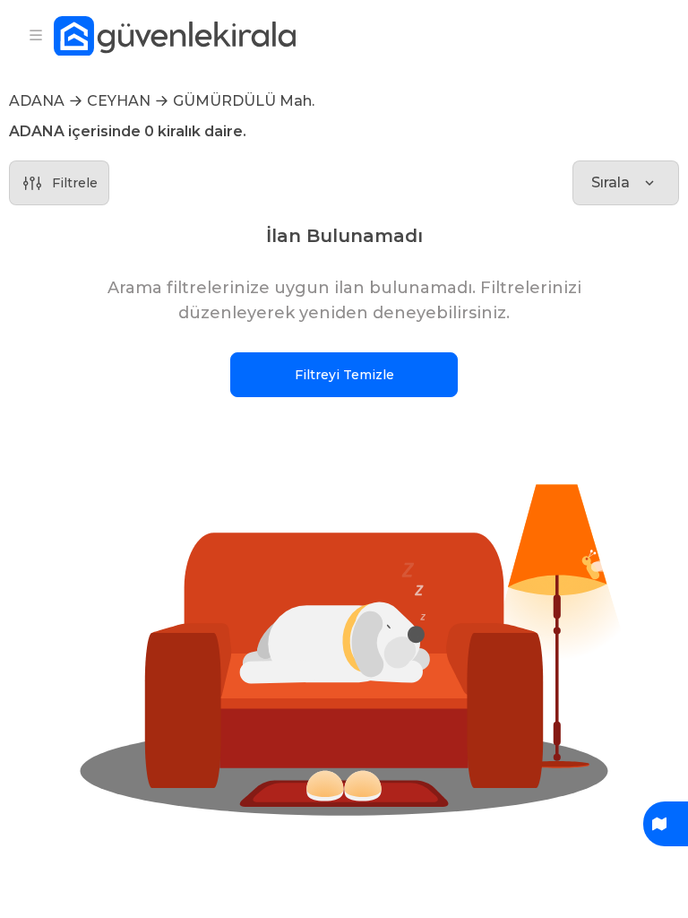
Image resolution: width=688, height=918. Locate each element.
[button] (344, 644)
